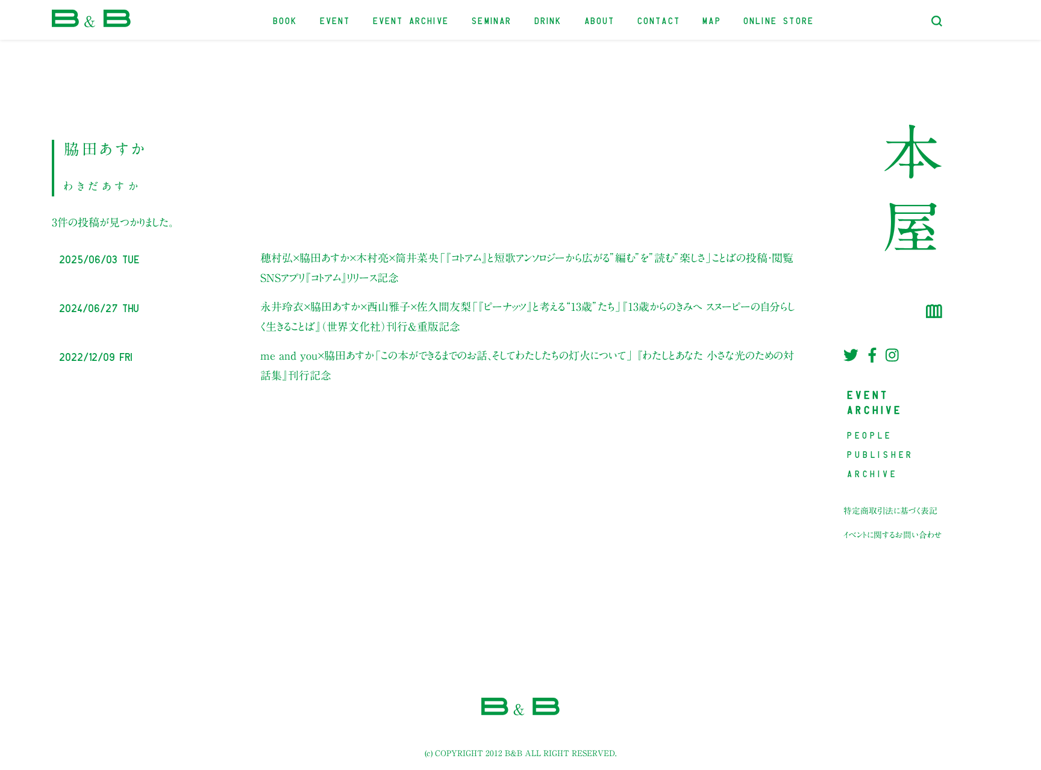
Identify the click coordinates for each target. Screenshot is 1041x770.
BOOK (286, 19)
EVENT (335, 19)
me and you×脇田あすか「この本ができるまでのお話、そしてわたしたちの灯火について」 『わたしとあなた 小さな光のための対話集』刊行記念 (527, 365)
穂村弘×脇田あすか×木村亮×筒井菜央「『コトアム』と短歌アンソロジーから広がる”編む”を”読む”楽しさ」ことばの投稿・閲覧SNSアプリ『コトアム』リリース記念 (526, 267)
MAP (712, 19)
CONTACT (659, 19)
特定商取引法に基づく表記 (890, 511)
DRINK (549, 19)
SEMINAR (492, 19)
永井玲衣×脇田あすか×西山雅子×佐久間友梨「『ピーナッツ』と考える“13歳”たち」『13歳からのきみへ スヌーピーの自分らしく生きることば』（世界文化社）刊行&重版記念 (527, 316)
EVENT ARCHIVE (411, 19)
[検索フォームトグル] (936, 21)
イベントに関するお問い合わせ (892, 535)
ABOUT (600, 19)
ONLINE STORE (779, 19)
